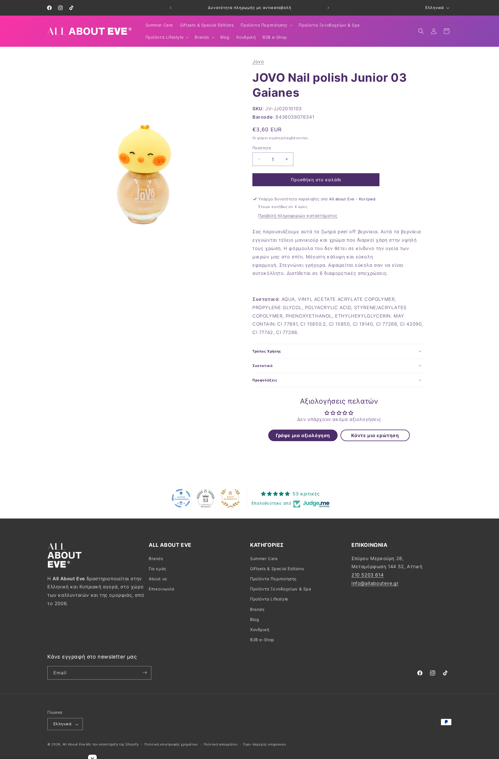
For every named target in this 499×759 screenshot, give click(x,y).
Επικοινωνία (161, 588)
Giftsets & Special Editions (277, 568)
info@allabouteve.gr (375, 583)
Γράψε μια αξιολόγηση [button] (303, 435)
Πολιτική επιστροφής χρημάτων (171, 744)
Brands (156, 558)
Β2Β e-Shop (262, 639)
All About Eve (74, 745)
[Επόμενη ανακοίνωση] (328, 7)
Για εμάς (158, 568)
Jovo (258, 61)
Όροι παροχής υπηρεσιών (264, 744)
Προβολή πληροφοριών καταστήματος (297, 215)
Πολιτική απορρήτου (221, 744)
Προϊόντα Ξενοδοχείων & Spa (280, 588)
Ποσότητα (261, 147)
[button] (266, 25)
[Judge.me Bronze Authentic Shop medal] (230, 498)
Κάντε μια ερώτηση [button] (375, 435)
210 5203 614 (367, 575)
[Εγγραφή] (144, 672)
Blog (254, 619)
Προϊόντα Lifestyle (269, 598)
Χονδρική (259, 629)
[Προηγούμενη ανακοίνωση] (170, 7)
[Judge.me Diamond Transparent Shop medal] (181, 498)
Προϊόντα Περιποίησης (273, 578)
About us (158, 578)
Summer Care (264, 558)
